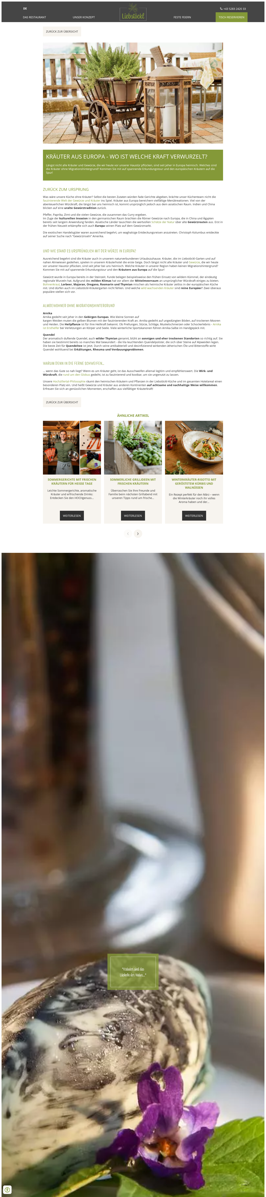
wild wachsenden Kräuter (157, 288)
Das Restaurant (34, 17)
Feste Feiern (182, 17)
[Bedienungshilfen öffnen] (7, 1189)
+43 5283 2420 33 (234, 9)
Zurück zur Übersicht (62, 31)
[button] (128, 533)
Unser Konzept (84, 17)
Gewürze (194, 262)
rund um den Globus (76, 374)
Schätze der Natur (163, 222)
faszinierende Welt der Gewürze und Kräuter (71, 200)
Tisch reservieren (231, 17)
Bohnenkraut (51, 284)
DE (25, 8)
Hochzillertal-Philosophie (69, 381)
